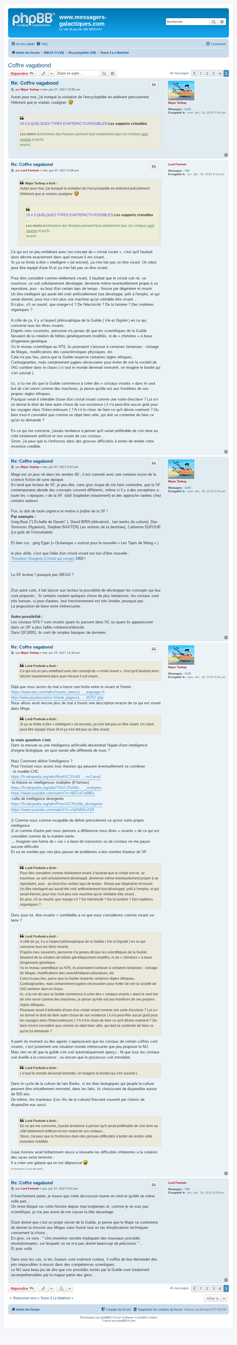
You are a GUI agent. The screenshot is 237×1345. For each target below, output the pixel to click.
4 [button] (220, 73)
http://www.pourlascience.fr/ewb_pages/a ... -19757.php (57, 697)
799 (187, 170)
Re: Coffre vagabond (34, 83)
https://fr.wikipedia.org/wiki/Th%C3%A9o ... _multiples (56, 787)
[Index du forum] (34, 19)
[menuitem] (42, 43)
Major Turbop (177, 102)
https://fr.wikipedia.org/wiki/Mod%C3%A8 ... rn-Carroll (56, 777)
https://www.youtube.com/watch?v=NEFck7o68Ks (53, 793)
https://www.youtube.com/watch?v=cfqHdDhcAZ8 (52, 809)
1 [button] (201, 73)
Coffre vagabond (29, 65)
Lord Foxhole (177, 164)
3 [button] (213, 73)
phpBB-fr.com (126, 1320)
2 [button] (207, 73)
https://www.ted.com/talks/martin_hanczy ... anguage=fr (58, 692)
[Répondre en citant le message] (154, 84)
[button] (194, 73)
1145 (187, 109)
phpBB (105, 1317)
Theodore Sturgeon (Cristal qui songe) (42, 558)
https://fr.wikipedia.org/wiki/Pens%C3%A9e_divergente (57, 804)
